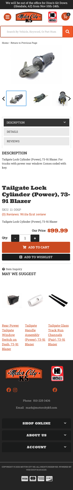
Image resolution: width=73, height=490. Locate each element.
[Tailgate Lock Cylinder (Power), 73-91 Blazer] (36, 64)
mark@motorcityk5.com (41, 407)
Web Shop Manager (36, 470)
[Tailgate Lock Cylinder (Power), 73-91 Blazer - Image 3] (62, 98)
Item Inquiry (14, 269)
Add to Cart (38, 247)
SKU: (5, 209)
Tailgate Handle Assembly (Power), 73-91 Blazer (35, 334)
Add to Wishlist (38, 257)
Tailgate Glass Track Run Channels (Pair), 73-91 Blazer (58, 334)
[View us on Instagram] (15, 390)
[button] (36, 31)
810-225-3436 (41, 400)
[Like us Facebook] (8, 390)
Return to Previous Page (24, 42)
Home (5, 42)
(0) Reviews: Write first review (24, 214)
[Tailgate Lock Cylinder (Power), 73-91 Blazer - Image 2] (39, 98)
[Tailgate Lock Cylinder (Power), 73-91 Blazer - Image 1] (16, 98)
